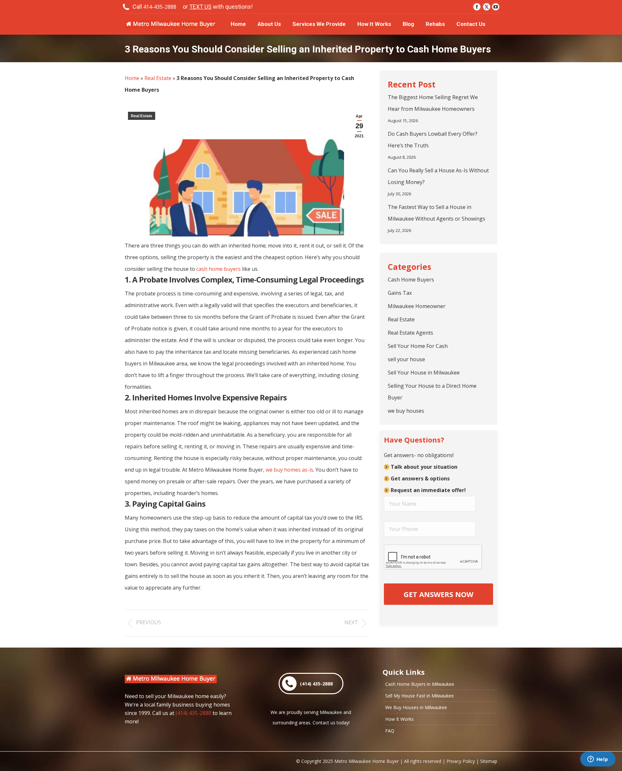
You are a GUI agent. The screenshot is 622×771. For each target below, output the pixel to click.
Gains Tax (400, 292)
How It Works (399, 719)
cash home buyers (218, 268)
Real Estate (157, 78)
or (218, 6)
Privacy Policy (460, 761)
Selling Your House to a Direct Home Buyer (432, 391)
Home (132, 78)
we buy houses (406, 410)
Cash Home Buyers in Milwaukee (419, 684)
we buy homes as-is (289, 469)
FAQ (389, 730)
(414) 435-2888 (193, 713)
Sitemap (488, 761)
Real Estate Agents (410, 332)
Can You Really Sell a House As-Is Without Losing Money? (438, 176)
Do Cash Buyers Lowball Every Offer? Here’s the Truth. (433, 139)
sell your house (406, 359)
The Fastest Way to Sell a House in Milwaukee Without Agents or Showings (436, 212)
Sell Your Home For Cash (418, 346)
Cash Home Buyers (411, 279)
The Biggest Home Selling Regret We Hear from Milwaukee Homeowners (433, 103)
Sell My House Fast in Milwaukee (419, 695)
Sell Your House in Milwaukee (424, 372)
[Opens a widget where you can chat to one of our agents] (598, 760)
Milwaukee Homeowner (416, 306)
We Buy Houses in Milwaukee (416, 707)
